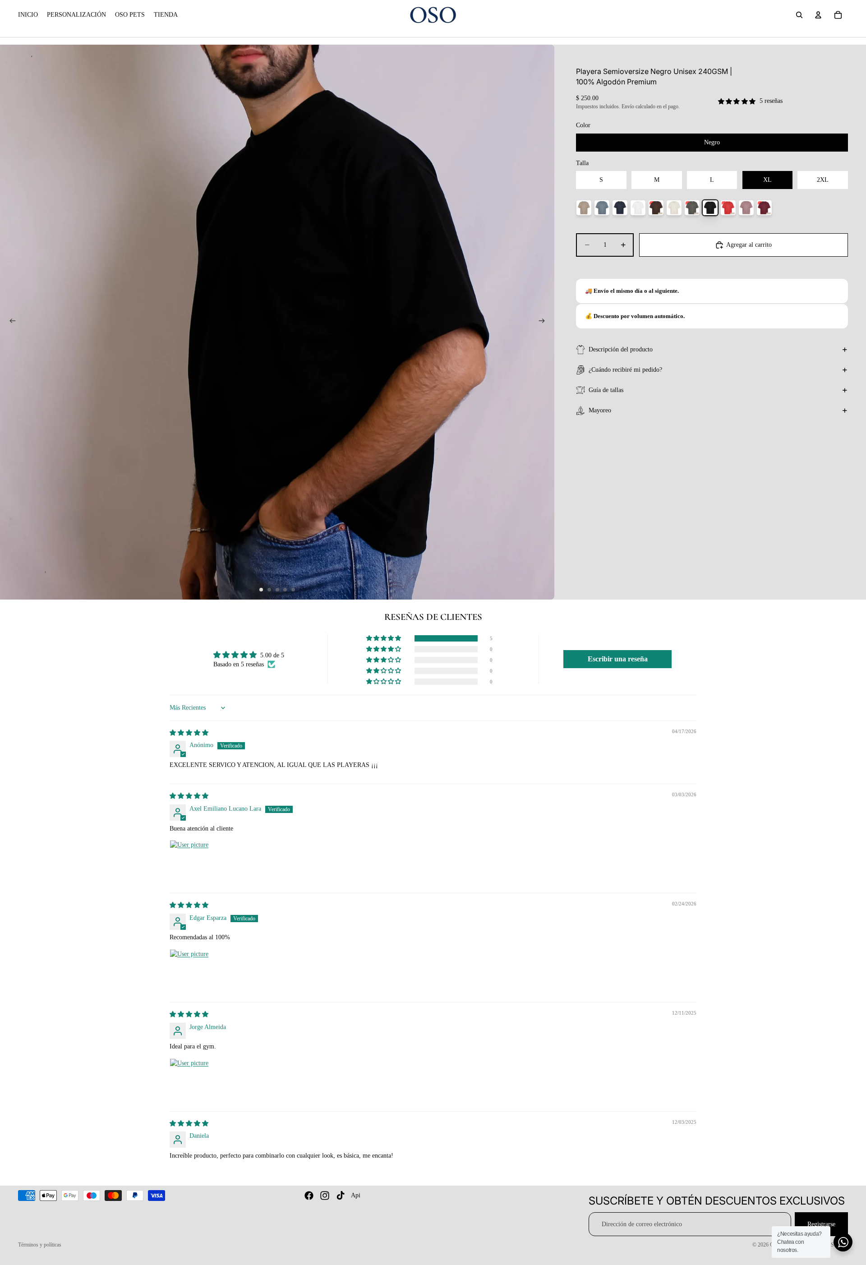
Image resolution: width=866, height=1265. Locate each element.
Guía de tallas (606, 390)
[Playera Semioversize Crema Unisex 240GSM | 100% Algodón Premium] (674, 208)
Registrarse (821, 1224)
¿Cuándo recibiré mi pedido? (625, 369)
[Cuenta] (818, 15)
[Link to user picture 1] (191, 861)
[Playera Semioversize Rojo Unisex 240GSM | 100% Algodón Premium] (728, 208)
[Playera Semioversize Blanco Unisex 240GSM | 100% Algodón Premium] (638, 208)
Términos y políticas (39, 1245)
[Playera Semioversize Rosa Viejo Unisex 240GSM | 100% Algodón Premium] (746, 208)
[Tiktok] (340, 1195)
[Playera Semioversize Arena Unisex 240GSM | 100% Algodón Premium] (584, 208)
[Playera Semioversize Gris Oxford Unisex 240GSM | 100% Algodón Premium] (692, 208)
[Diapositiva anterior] (10, 322)
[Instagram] (324, 1195)
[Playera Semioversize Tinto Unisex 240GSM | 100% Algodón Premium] (764, 208)
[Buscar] (799, 15)
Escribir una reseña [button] (618, 659)
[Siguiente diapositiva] (544, 322)
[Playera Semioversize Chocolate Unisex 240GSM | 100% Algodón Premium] (656, 208)
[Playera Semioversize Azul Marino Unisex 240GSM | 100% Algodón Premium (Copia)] (620, 208)
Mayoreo (600, 410)
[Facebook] (309, 1195)
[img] (189, 732)
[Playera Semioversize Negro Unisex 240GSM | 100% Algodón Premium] (710, 208)
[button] (384, 638)
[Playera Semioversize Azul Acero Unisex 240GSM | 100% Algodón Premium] (602, 208)
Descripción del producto (621, 349)
